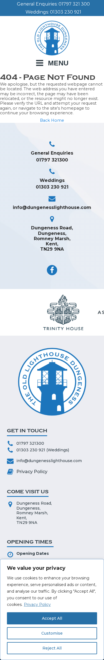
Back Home (52, 120)
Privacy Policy (37, 604)
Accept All (52, 618)
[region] (52, 609)
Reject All (52, 648)
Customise (52, 633)
